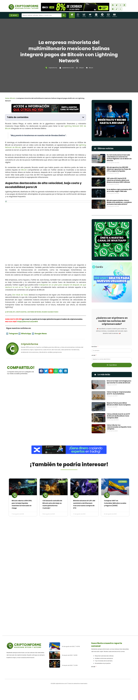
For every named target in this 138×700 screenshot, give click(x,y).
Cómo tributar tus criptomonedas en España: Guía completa (119, 427)
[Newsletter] (114, 14)
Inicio (72, 16)
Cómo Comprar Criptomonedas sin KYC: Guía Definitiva (119, 393)
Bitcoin (91, 68)
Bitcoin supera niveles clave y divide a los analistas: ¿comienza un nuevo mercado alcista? (119, 202)
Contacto (108, 16)
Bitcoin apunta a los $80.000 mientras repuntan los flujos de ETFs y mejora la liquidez (119, 169)
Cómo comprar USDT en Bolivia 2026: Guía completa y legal (74, 652)
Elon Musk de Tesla (20, 295)
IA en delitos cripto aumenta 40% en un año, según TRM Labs (119, 190)
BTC (14, 312)
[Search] (63, 15)
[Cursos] (90, 14)
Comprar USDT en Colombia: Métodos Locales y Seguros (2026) (115, 503)
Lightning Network (34, 312)
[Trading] (84, 14)
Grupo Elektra (21, 312)
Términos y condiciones (76, 689)
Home (7, 98)
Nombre (94, 347)
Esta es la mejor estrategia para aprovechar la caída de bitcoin (119, 382)
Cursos (90, 16)
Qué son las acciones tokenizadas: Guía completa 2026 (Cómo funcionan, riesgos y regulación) (74, 662)
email (94, 355)
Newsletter (114, 16)
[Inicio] (72, 14)
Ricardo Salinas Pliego (50, 312)
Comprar (102, 16)
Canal (78, 16)
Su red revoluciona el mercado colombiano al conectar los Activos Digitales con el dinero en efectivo (119, 158)
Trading (84, 16)
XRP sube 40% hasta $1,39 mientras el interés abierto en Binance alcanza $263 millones (118, 180)
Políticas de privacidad (62, 689)
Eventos (96, 16)
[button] (83, 117)
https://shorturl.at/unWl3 (27, 321)
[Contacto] (108, 14)
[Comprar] (102, 14)
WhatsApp (26, 333)
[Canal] (78, 14)
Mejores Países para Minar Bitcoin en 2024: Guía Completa (118, 404)
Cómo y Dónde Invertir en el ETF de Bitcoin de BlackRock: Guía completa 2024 (118, 416)
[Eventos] (96, 14)
